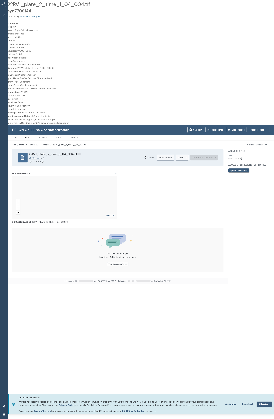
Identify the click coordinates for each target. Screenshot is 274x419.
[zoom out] (18, 205)
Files (14, 144)
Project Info (217, 129)
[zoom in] (18, 201)
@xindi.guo (86, 281)
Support (197, 129)
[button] (4, 15)
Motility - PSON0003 (29, 144)
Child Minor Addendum (133, 411)
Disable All (247, 404)
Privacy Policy (67, 405)
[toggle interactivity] (18, 213)
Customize (230, 404)
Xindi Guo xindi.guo (30, 16)
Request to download (238, 170)
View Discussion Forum (117, 264)
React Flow (110, 215)
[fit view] (18, 209)
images (46, 144)
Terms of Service (42, 411)
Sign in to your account (259, 170)
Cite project (238, 129)
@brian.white (142, 281)
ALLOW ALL (264, 404)
